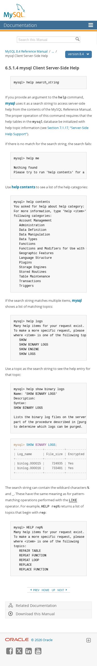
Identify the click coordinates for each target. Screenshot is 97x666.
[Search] (77, 39)
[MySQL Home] (14, 11)
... (53, 51)
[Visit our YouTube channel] (38, 653)
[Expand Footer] (88, 640)
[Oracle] (17, 640)
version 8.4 (76, 54)
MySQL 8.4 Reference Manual (26, 51)
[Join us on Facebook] (9, 653)
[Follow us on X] (19, 653)
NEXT (61, 590)
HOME (45, 590)
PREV (35, 590)
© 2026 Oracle (42, 640)
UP (53, 590)
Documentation (20, 25)
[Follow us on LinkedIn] (28, 653)
